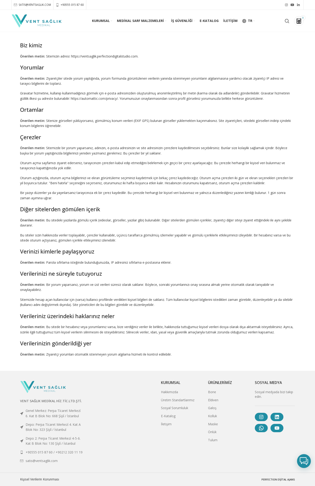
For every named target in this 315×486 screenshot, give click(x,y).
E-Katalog (168, 416)
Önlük (212, 432)
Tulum (212, 440)
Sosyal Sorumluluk (174, 408)
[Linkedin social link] (298, 5)
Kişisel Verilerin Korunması (39, 479)
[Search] (287, 21)
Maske (213, 424)
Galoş (212, 408)
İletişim (166, 424)
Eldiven (213, 400)
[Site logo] (36, 20)
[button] (304, 461)
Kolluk (212, 416)
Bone (212, 392)
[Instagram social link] (286, 5)
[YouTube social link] (292, 5)
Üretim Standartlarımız (177, 400)
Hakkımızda (169, 392)
